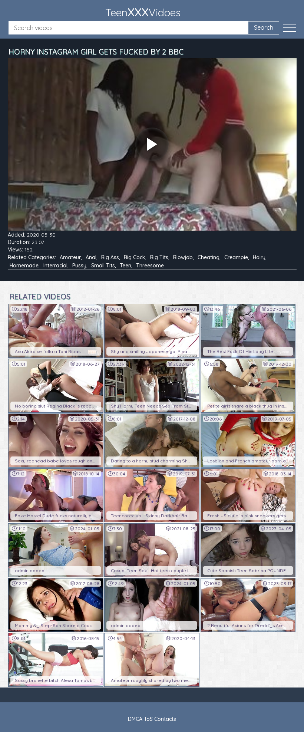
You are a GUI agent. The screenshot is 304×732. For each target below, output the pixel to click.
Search (263, 27)
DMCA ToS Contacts (152, 719)
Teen (125, 265)
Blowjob (183, 257)
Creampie (236, 257)
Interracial (55, 265)
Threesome (150, 265)
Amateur (70, 257)
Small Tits (103, 265)
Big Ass (110, 257)
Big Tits (159, 257)
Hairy (259, 257)
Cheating (208, 257)
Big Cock (134, 257)
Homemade (24, 265)
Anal (91, 257)
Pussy (79, 265)
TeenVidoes (143, 11)
